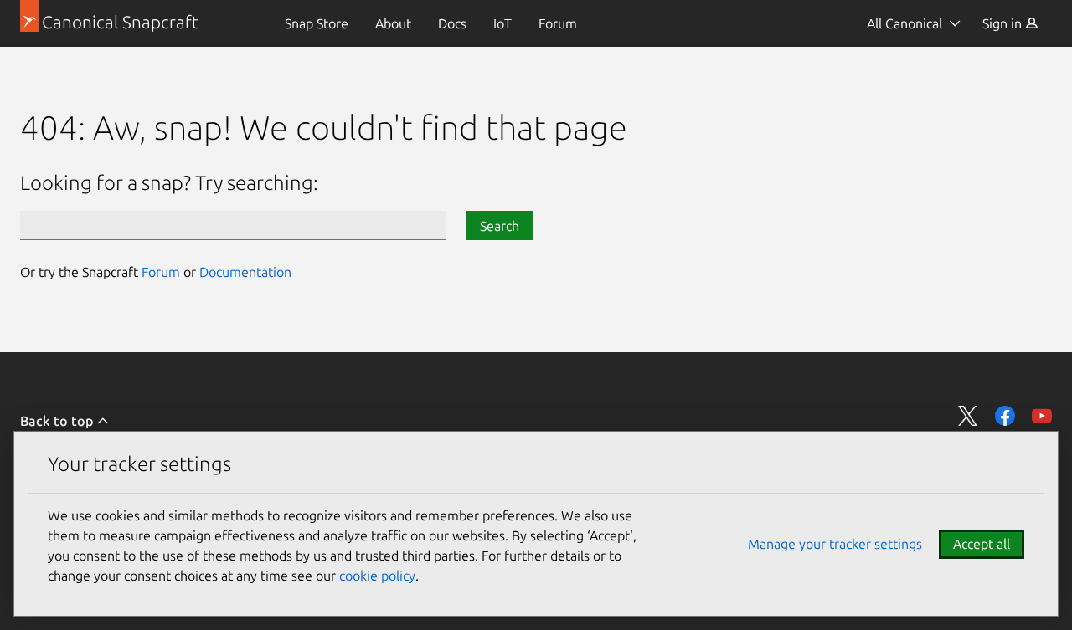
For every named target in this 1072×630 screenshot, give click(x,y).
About (393, 23)
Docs (452, 23)
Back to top (58, 420)
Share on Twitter (968, 416)
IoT (502, 23)
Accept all (981, 543)
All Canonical (904, 23)
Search (499, 225)
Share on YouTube (1042, 416)
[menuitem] (316, 23)
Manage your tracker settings (835, 543)
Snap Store (316, 23)
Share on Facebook (1005, 416)
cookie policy (377, 575)
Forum (558, 23)
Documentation (245, 271)
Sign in (1003, 23)
